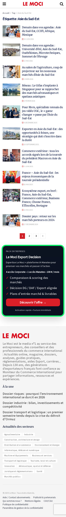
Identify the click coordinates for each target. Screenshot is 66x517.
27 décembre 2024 (31, 224)
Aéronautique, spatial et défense (35, 466)
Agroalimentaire (12, 434)
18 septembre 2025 (31, 144)
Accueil (6, 13)
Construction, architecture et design (22, 440)
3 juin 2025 (28, 166)
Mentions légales (32, 500)
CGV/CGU (48, 500)
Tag (13, 13)
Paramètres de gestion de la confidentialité (23, 507)
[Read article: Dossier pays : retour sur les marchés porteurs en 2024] (11, 220)
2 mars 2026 (28, 79)
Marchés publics (12, 476)
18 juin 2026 (29, 39)
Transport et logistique (15, 461)
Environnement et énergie (47, 445)
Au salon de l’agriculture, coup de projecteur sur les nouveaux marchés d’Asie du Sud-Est (42, 71)
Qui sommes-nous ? (12, 500)
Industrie (28, 434)
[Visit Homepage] (33, 4)
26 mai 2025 (28, 184)
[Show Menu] (4, 4)
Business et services (42, 455)
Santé (39, 471)
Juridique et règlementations (18, 471)
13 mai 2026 (28, 61)
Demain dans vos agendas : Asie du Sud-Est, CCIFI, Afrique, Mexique (41, 31)
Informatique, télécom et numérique (21, 450)
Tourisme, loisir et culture (43, 461)
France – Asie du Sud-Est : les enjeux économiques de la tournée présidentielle (40, 176)
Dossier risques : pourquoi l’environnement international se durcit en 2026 (33, 395)
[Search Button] (61, 4)
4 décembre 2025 (30, 123)
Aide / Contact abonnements (16, 497)
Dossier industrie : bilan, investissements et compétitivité (33, 404)
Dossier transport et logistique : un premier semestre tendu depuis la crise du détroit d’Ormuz (33, 415)
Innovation (9, 466)
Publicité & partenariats (44, 497)
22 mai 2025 (28, 210)
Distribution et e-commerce (17, 445)
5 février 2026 (29, 101)
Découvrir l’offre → (33, 302)
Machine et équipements (16, 455)
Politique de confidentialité (15, 504)
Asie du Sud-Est (24, 13)
